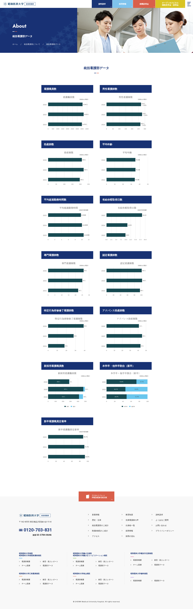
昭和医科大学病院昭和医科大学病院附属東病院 (30, 554)
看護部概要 (26, 561)
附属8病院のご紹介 (100, 531)
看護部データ (48, 565)
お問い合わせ (161, 525)
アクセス (95, 536)
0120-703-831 (38, 530)
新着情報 (95, 514)
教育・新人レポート (50, 561)
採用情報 (122, 4)
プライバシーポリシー (165, 531)
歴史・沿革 (96, 520)
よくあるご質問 (162, 520)
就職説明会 (144, 4)
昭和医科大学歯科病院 (139, 573)
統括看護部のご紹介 (100, 525)
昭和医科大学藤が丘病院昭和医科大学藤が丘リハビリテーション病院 (90, 554)
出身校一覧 (130, 525)
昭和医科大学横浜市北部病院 (142, 553)
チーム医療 (26, 565)
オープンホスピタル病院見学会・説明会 (170, 4)
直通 (42, 535)
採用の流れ (130, 536)
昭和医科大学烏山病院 (81, 573)
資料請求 (102, 4)
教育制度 (129, 514)
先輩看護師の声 (132, 520)
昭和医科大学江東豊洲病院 (29, 573)
